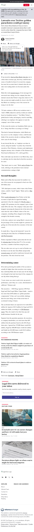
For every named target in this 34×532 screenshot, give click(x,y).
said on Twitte (26, 165)
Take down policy (23, 524)
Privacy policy (5, 524)
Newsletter (4, 494)
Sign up (26, 5)
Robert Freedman (9, 38)
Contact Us (4, 492)
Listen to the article (11, 73)
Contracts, (11, 375)
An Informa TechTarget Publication (17, 1)
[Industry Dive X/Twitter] (9, 477)
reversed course (5, 253)
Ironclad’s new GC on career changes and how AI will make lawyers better (17, 432)
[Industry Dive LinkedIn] (2, 477)
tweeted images (15, 93)
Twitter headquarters (6, 68)
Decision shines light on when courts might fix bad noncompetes (17, 461)
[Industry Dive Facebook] (5, 477)
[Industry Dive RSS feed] (12, 477)
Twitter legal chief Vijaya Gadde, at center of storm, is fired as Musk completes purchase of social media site (17, 346)
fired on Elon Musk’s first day (19, 77)
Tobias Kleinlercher (17, 68)
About (3, 487)
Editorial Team (5, 489)
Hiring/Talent (19, 375)
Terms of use (13, 524)
